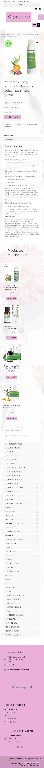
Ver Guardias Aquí (10, 722)
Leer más (11, 298)
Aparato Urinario (13, 476)
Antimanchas (11, 460)
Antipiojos (10, 464)
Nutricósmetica (12, 571)
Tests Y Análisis (12, 631)
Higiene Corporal (13, 531)
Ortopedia (10, 587)
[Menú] (41, 17)
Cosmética (9, 500)
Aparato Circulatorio (15, 468)
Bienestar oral (12, 492)
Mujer (8, 559)
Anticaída (9, 452)
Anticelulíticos (12, 456)
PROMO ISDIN (10, 603)
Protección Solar (13, 607)
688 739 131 (16, 742)
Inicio (4, 34)
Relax (7, 611)
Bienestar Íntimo (12, 484)
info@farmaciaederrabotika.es (18, 670)
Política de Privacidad (30, 763)
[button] (37, 42)
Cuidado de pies (12, 512)
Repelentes (10, 619)
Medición (9, 555)
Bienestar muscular (14, 488)
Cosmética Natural (13, 504)
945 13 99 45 (7, 1)
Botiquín (9, 496)
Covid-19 (8, 508)
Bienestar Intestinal (14, 480)
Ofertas (8, 575)
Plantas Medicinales (14, 595)
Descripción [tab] (8, 136)
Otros (8, 591)
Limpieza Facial (12, 543)
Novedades (10, 567)
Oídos (8, 579)
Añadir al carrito (12, 117)
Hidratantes (10, 527)
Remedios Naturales (14, 615)
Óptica (8, 583)
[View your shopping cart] (34, 25)
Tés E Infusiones (12, 627)
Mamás (8, 547)
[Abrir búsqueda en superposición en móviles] (22, 436)
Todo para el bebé (13, 635)
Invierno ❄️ (10, 535)
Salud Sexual (11, 623)
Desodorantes (11, 520)
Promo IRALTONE (12, 599)
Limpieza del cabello (14, 539)
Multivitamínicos (12, 563)
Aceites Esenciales (13, 444)
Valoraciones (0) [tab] (10, 139)
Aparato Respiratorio (15, 472)
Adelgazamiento (12, 448)
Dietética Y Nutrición (14, 523)
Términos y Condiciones (29, 765)
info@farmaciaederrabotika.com (21, 1)
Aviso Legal (15, 763)
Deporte (9, 516)
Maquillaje (10, 551)
